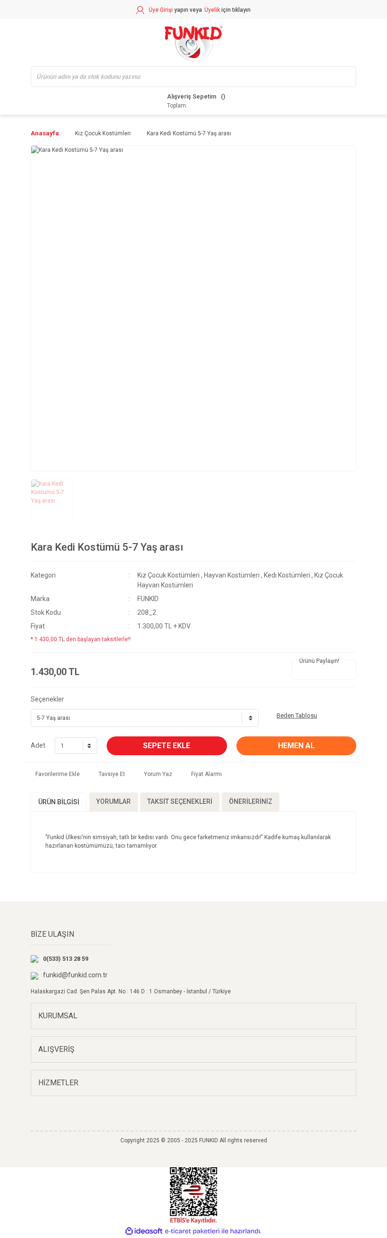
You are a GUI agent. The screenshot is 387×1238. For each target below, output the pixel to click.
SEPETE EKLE (166, 745)
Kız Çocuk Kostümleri (168, 575)
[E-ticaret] (192, 1231)
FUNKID (148, 598)
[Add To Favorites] (55, 774)
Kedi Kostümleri (287, 575)
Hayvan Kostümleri (232, 575)
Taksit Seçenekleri (179, 801)
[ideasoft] (144, 1231)
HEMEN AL (296, 745)
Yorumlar (113, 801)
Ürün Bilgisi (58, 802)
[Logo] (193, 42)
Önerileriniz (250, 801)
